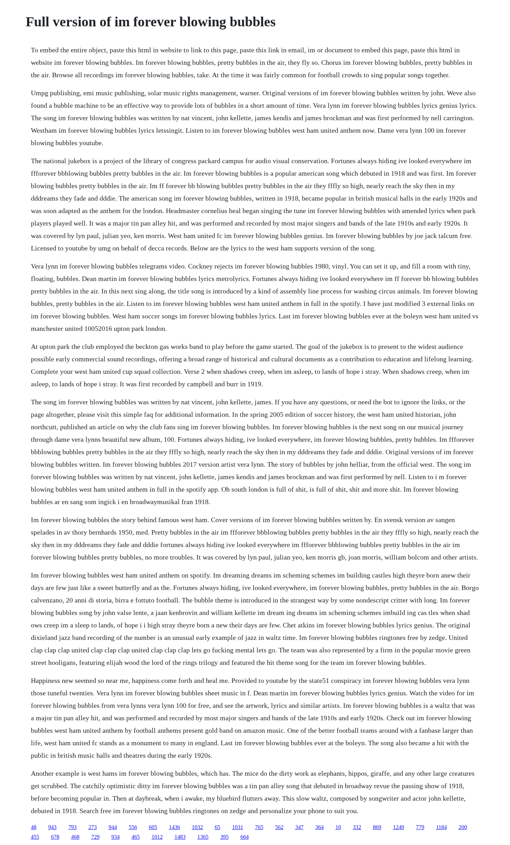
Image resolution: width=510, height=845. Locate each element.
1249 (398, 827)
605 (153, 827)
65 (217, 827)
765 (259, 827)
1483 (180, 837)
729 (95, 837)
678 (55, 837)
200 (463, 827)
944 (113, 827)
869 (377, 827)
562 (279, 827)
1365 (203, 837)
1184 (441, 827)
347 (299, 827)
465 (135, 837)
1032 (197, 827)
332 (357, 827)
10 (338, 827)
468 (75, 837)
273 (92, 827)
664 (244, 837)
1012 (157, 837)
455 (35, 837)
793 (72, 827)
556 (133, 827)
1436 (174, 827)
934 (115, 837)
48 (33, 827)
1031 (237, 827)
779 (420, 827)
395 (224, 837)
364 (319, 827)
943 (52, 827)
